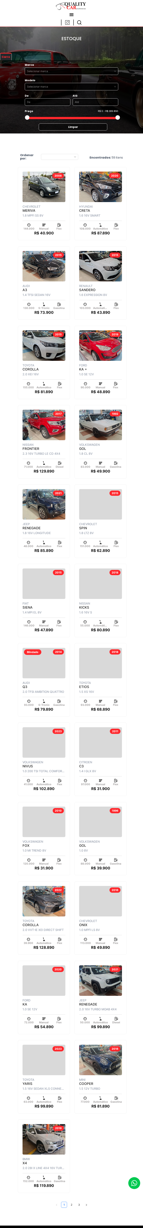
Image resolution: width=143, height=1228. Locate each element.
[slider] (27, 117)
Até (75, 96)
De (27, 96)
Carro (6, 57)
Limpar (73, 127)
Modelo (30, 80)
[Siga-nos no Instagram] (67, 22)
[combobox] (70, 71)
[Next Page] (86, 1205)
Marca (29, 65)
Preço (29, 111)
